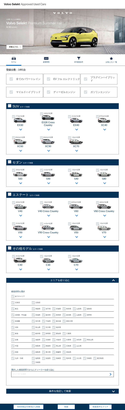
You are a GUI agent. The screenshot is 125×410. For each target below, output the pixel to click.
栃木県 (48, 315)
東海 (16, 333)
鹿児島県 (100, 358)
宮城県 (58, 309)
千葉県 (48, 321)
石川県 (48, 327)
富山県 (37, 327)
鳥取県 (37, 346)
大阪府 (58, 340)
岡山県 (58, 346)
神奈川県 (69, 321)
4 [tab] (87, 49)
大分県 (78, 358)
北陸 (16, 327)
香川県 (48, 352)
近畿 (16, 340)
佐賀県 (48, 358)
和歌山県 (89, 340)
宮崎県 (89, 358)
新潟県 (68, 315)
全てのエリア (19, 296)
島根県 (48, 346)
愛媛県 (58, 352)
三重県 (68, 333)
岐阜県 (37, 333)
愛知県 (58, 333)
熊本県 (68, 358)
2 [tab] (54, 49)
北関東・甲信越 (20, 315)
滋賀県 (37, 340)
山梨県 (78, 315)
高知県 (68, 352)
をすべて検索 (21, 106)
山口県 (78, 346)
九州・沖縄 (18, 358)
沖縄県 (37, 362)
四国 (16, 352)
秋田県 (68, 309)
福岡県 (37, 358)
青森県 (37, 309)
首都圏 (17, 321)
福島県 (89, 309)
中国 (16, 346)
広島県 (68, 346)
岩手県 (48, 309)
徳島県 (37, 352)
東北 (16, 309)
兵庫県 (68, 340)
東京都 (58, 321)
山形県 (78, 309)
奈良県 (78, 340)
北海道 (17, 302)
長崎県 (58, 358)
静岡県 (48, 333)
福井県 (58, 327)
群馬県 (58, 315)
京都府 (48, 340)
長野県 (89, 315)
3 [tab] (70, 49)
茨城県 (37, 315)
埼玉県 (37, 321)
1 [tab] (38, 49)
